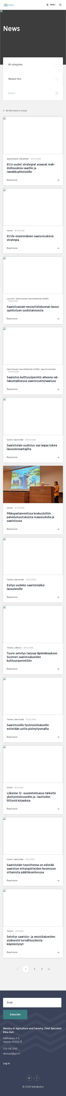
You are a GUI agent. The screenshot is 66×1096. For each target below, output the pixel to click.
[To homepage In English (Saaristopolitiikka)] (9, 5)
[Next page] (48, 969)
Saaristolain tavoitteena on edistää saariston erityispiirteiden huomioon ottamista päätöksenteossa (31, 869)
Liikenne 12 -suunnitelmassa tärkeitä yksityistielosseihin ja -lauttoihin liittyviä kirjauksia (31, 797)
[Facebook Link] (37, 1078)
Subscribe (15, 1014)
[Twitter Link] (29, 1078)
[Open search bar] (60, 4)
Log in (6, 1063)
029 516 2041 (10, 1049)
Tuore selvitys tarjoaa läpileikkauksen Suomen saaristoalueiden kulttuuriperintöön (32, 657)
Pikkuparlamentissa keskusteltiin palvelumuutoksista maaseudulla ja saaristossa (30, 517)
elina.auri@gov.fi (11, 1053)
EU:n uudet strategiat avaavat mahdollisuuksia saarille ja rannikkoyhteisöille (31, 168)
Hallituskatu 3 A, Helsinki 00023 (12, 1040)
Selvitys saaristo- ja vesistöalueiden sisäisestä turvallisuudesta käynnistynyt (31, 940)
